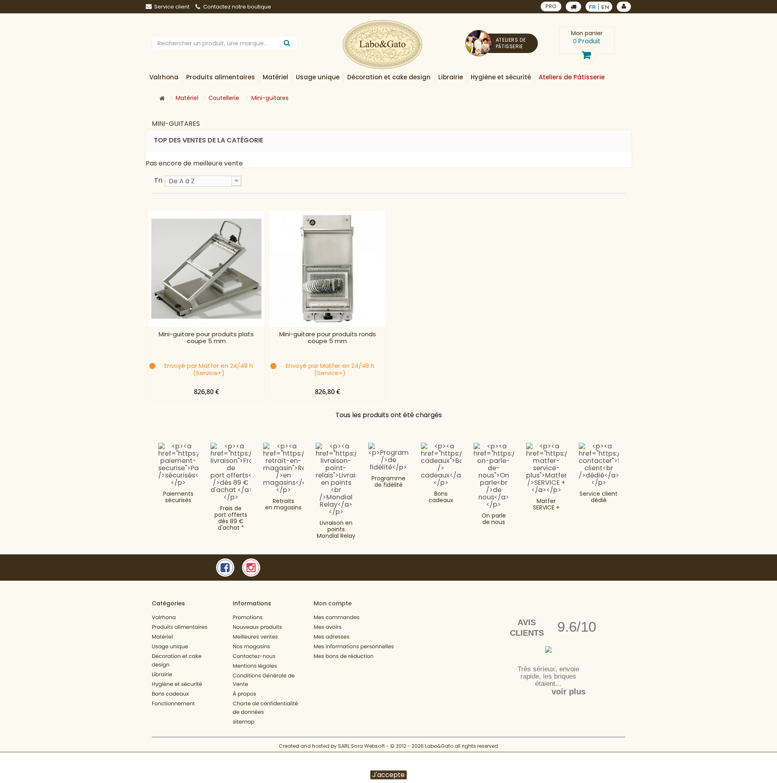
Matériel (162, 637)
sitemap (244, 722)
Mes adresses (331, 637)
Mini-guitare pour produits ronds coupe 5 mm (327, 338)
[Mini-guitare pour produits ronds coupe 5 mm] (327, 268)
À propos (244, 694)
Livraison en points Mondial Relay (336, 529)
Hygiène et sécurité (177, 684)
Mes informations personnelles (354, 646)
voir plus (569, 691)
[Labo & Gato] (382, 45)
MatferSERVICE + (546, 504)
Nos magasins (251, 646)
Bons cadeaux (441, 497)
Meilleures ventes (255, 637)
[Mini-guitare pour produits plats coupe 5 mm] (206, 268)
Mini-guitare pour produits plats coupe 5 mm (206, 338)
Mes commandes (336, 617)
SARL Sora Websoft (361, 746)
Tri (158, 180)
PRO (551, 6)
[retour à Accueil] (162, 98)
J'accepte (388, 774)
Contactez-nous (254, 656)
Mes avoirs (328, 627)
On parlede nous (494, 518)
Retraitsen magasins (283, 504)
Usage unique (170, 646)
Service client (171, 7)
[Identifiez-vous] (624, 7)
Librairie (162, 674)
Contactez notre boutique (237, 7)
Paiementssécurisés (178, 497)
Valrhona (164, 617)
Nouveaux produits (257, 627)
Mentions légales (255, 666)
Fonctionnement (173, 703)
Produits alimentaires (179, 627)
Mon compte (333, 603)
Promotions (248, 617)
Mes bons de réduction (344, 656)
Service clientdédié (599, 497)
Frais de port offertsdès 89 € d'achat (230, 518)
